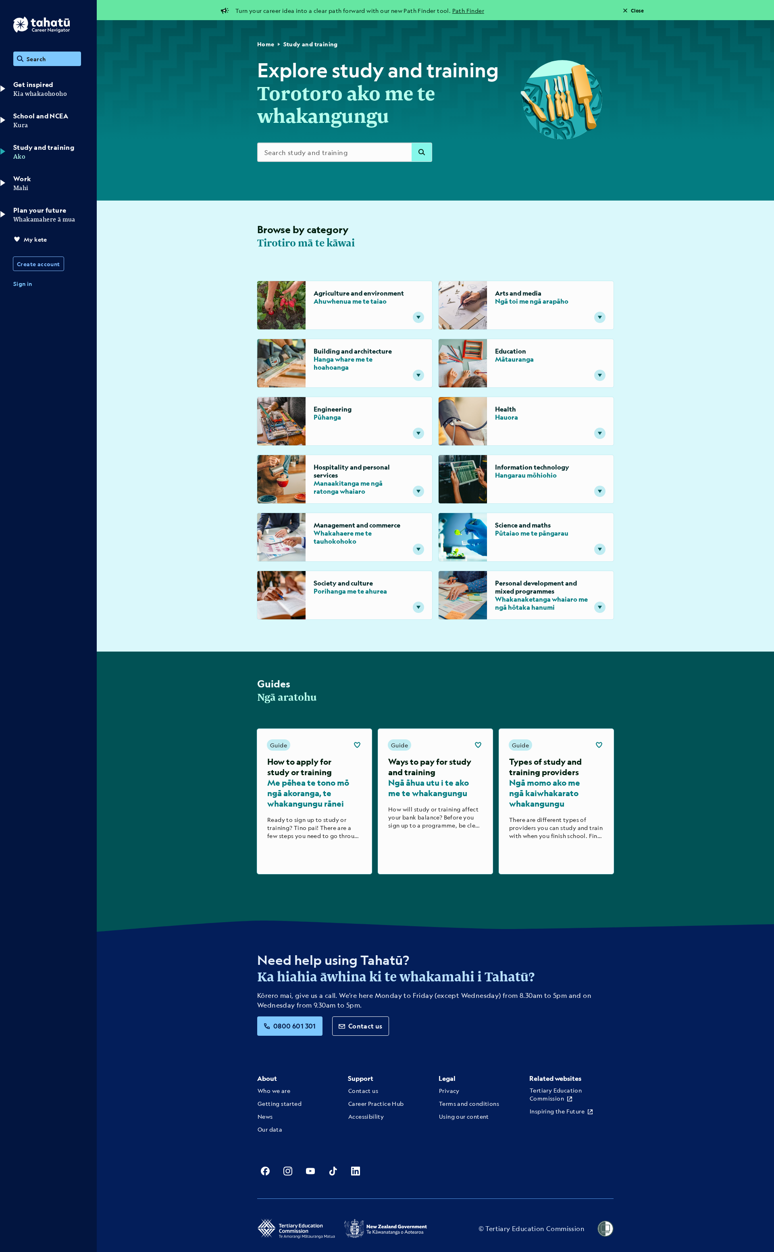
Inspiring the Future (557, 1111)
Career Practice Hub (376, 1103)
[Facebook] (265, 1171)
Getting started (280, 1103)
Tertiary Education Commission (556, 1094)
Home (266, 44)
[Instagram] (288, 1171)
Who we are (274, 1090)
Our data (270, 1129)
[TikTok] (333, 1171)
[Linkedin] (355, 1171)
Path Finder (468, 10)
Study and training (310, 44)
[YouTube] (310, 1171)
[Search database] (422, 152)
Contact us (365, 1026)
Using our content (464, 1116)
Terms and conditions (469, 1103)
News (265, 1116)
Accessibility (366, 1116)
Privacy (449, 1090)
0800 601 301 (294, 1026)
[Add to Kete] (357, 745)
